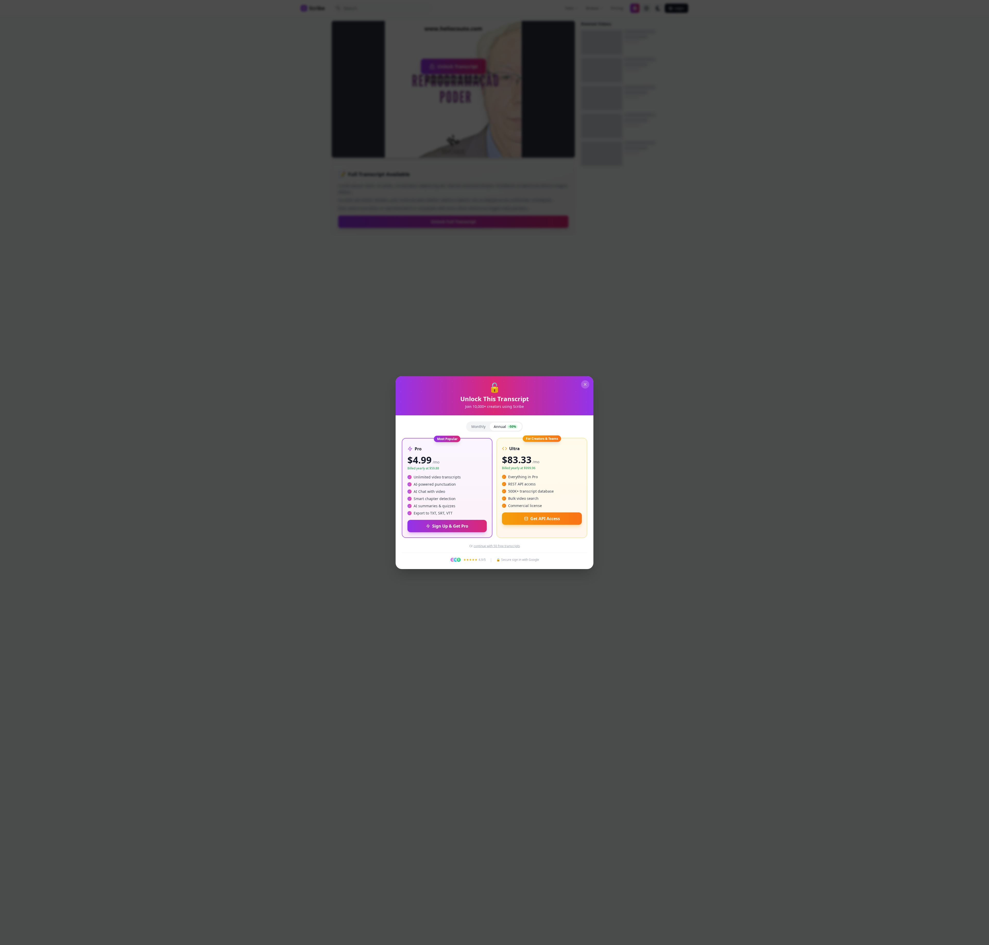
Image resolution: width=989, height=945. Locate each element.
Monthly (478, 426)
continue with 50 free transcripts (497, 546)
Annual (505, 426)
